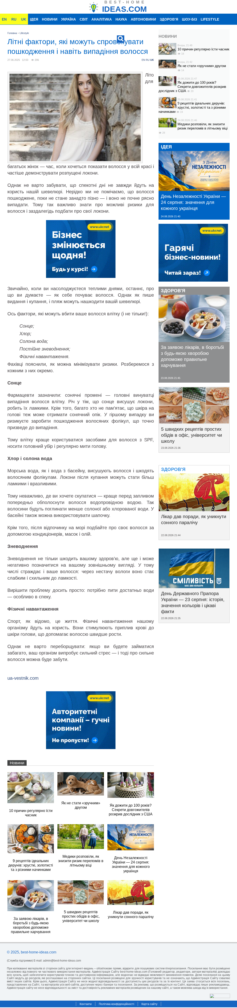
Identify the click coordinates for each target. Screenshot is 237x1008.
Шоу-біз (189, 19)
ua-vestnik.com (23, 678)
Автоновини (143, 19)
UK (23, 19)
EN (4, 19)
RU (13, 19)
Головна (12, 33)
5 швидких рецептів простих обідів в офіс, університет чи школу (191, 435)
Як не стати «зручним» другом (202, 66)
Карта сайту (149, 1004)
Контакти (86, 1004)
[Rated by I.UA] (220, 997)
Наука (121, 19)
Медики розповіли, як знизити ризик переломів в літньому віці (203, 126)
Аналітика (101, 19)
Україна (68, 19)
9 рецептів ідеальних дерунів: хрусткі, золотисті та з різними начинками (192, 107)
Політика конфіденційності (116, 1004)
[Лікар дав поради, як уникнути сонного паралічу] (194, 509)
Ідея (34, 19)
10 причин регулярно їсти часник (203, 49)
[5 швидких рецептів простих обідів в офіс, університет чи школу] (194, 422)
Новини (49, 19)
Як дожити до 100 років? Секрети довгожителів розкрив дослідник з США (192, 86)
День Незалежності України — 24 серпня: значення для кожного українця (193, 202)
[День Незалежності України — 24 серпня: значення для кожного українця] (194, 189)
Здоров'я (169, 19)
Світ (84, 19)
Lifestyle (210, 19)
